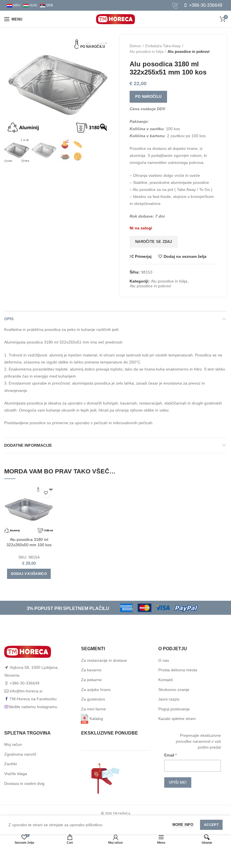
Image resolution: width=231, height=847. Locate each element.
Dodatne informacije (28, 445)
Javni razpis (168, 699)
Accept (211, 825)
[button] (104, 88)
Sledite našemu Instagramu (32, 706)
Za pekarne (91, 679)
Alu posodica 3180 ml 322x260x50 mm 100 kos (29, 542)
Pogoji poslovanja (174, 709)
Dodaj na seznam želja (185, 256)
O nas (163, 660)
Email (169, 755)
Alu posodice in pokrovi (189, 51)
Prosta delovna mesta (177, 670)
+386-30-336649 (205, 5)
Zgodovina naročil (20, 754)
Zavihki (10, 764)
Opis (9, 319)
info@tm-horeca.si (26, 691)
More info (182, 825)
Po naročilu (148, 96)
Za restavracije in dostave (104, 660)
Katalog (96, 718)
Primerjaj (143, 256)
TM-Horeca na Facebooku (33, 699)
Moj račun (13, 744)
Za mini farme (93, 709)
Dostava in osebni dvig (24, 783)
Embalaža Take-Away (163, 46)
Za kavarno (91, 670)
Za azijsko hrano (96, 689)
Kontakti (165, 679)
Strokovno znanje (173, 689)
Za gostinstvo (93, 699)
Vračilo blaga (15, 773)
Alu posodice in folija (146, 51)
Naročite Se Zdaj (153, 242)
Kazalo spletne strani (177, 718)
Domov (135, 46)
